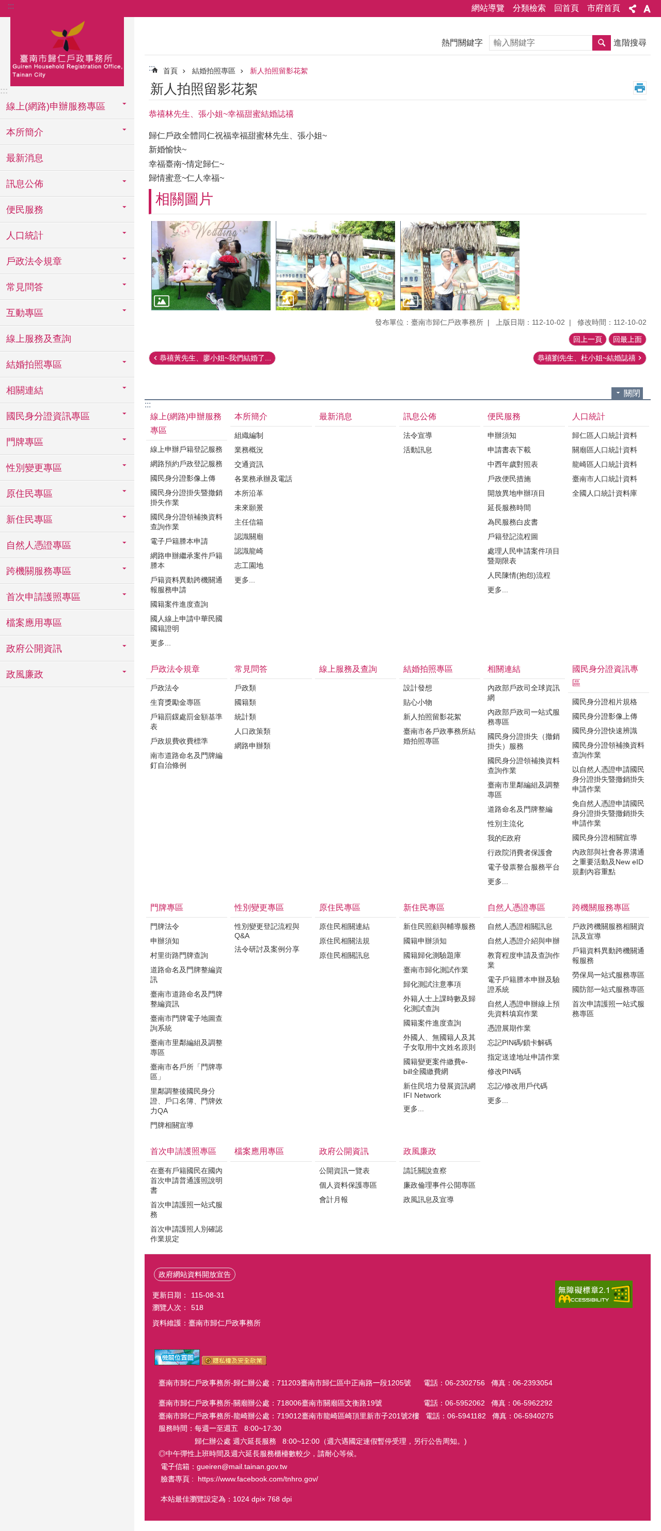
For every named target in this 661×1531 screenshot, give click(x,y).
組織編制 (248, 435)
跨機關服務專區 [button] (38, 571)
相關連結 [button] (24, 390)
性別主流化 (505, 823)
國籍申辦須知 (425, 941)
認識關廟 (248, 536)
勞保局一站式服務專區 (608, 975)
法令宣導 (417, 435)
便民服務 (504, 416)
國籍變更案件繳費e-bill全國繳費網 (435, 1067)
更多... (160, 643)
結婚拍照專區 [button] (34, 364)
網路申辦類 (252, 745)
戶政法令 (164, 688)
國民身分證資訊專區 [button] (48, 416)
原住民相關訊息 (344, 955)
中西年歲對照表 (512, 464)
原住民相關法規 (344, 941)
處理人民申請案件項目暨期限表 (523, 556)
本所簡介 (250, 416)
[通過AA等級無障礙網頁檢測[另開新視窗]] (594, 1294)
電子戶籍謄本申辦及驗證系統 (523, 984)
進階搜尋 (630, 42)
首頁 (170, 71)
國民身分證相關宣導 (604, 837)
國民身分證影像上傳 (182, 478)
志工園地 (248, 565)
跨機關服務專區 (601, 907)
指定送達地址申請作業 (523, 1057)
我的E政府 (504, 838)
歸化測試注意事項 (432, 984)
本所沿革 (248, 493)
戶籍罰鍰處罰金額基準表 (186, 722)
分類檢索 (529, 8)
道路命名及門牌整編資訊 (186, 975)
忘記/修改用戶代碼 (517, 1086)
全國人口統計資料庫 (604, 493)
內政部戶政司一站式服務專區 (523, 717)
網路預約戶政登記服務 (186, 464)
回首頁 (566, 8)
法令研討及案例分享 (267, 949)
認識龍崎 (248, 551)
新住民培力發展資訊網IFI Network (439, 1090)
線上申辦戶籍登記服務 (186, 449)
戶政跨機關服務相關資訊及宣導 (608, 931)
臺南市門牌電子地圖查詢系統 (186, 1023)
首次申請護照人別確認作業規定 (186, 1234)
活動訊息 (417, 450)
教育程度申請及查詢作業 (523, 960)
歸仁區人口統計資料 (604, 435)
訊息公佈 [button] (24, 184)
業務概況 (248, 450)
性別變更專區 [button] (34, 468)
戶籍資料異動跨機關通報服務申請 (186, 585)
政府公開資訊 (344, 1151)
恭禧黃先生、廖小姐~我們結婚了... (215, 358)
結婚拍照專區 (213, 71)
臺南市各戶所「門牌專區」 (186, 1072)
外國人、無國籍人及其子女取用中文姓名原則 (439, 1042)
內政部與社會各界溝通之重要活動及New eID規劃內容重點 (608, 862)
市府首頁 (603, 8)
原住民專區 (339, 907)
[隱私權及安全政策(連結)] (234, 1363)
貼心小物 (417, 702)
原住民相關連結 (344, 926)
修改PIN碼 (504, 1071)
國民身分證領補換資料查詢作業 (186, 522)
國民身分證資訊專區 (605, 676)
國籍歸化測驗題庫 (432, 955)
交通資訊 (248, 464)
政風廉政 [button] (24, 674)
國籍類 (245, 702)
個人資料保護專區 (348, 1185)
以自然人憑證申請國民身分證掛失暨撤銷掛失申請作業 (608, 779)
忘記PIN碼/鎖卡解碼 (519, 1042)
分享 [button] (632, 9)
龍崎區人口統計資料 (604, 464)
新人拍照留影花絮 (279, 71)
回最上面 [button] (627, 339)
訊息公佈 (419, 416)
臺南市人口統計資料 (604, 479)
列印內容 (640, 87)
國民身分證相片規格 (604, 702)
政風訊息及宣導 (428, 1199)
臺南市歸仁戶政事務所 (67, 50)
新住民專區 (424, 907)
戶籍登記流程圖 (512, 536)
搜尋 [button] (601, 43)
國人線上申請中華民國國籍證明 (186, 623)
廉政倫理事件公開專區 (439, 1185)
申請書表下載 (509, 450)
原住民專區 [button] (29, 493)
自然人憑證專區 (516, 907)
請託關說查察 (425, 1170)
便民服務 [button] (24, 209)
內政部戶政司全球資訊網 (523, 693)
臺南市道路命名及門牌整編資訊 (186, 999)
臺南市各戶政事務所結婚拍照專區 (439, 736)
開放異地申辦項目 (516, 493)
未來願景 (248, 507)
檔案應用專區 (34, 623)
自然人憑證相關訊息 (520, 926)
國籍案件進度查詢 (179, 604)
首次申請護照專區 (183, 1151)
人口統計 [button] (24, 235)
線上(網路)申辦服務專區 (186, 423)
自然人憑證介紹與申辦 (523, 941)
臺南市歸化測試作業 (435, 970)
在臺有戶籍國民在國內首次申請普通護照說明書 (186, 1180)
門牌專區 (166, 907)
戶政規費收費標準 (179, 741)
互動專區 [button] (24, 313)
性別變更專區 (259, 907)
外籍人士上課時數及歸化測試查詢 (439, 1004)
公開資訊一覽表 (344, 1170)
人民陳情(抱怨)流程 (518, 575)
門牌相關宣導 (172, 1125)
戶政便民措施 (509, 479)
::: (11, 6)
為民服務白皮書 (512, 522)
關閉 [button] (632, 393)
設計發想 (417, 688)
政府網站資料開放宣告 (195, 1274)
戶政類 (245, 688)
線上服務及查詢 (38, 339)
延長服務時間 (509, 507)
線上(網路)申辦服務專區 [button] (55, 106)
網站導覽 (488, 8)
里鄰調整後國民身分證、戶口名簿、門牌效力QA (186, 1101)
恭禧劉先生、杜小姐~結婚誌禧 (587, 358)
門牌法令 (164, 926)
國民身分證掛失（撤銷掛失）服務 (523, 741)
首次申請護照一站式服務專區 (608, 1009)
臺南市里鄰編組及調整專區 (523, 790)
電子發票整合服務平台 (523, 867)
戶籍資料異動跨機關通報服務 (608, 955)
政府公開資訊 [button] (34, 648)
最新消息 (24, 158)
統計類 (245, 717)
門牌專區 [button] (24, 442)
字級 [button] (647, 9)
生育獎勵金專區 (175, 702)
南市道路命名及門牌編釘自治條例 (186, 760)
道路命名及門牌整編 (520, 809)
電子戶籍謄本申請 (179, 541)
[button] (211, 265)
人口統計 (588, 416)
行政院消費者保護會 (520, 852)
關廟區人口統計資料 (604, 450)
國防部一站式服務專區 (608, 989)
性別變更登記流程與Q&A (267, 931)
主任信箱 (248, 522)
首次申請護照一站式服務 (186, 1210)
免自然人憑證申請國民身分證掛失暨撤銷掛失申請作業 (608, 813)
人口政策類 (252, 731)
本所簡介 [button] (24, 132)
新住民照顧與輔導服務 (439, 926)
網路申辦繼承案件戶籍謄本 (186, 560)
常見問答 (250, 669)
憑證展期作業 (509, 1028)
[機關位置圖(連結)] (177, 1363)
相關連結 (504, 669)
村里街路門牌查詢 (179, 955)
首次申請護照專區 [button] (43, 597)
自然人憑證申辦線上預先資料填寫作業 (523, 1009)
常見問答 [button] (24, 287)
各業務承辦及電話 (263, 479)
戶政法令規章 (175, 669)
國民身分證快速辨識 (604, 731)
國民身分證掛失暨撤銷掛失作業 (186, 497)
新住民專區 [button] (29, 519)
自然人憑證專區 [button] (38, 545)
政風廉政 (419, 1151)
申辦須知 (501, 435)
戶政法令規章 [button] (34, 261)
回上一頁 (587, 339)
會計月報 (333, 1199)
